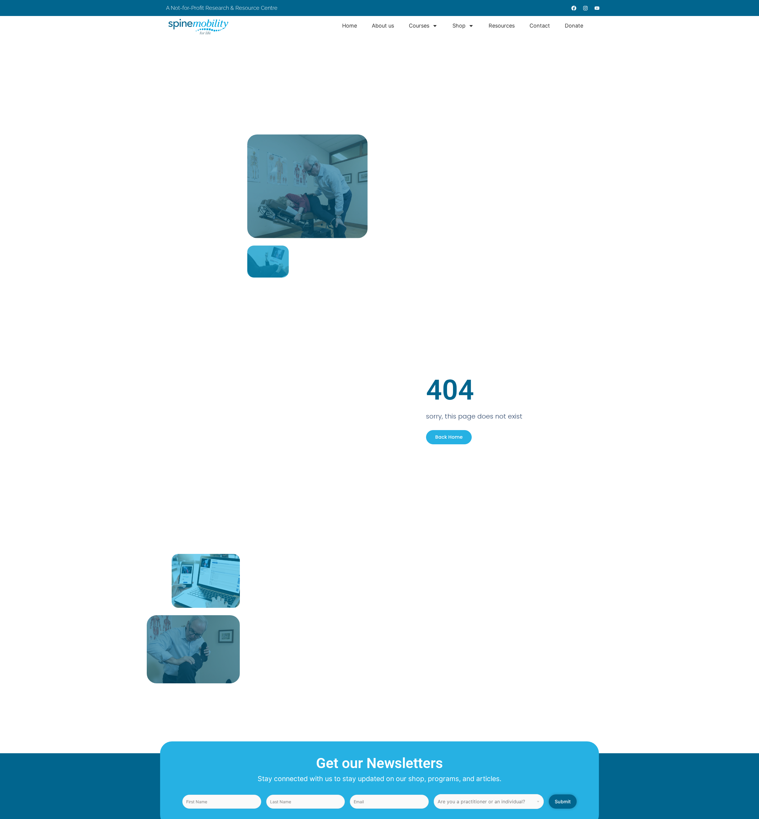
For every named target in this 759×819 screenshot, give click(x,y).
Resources (502, 26)
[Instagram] (585, 8)
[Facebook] (574, 8)
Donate (574, 26)
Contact (540, 26)
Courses (419, 26)
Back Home (449, 437)
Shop (458, 26)
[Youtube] (597, 8)
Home (349, 26)
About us (383, 26)
